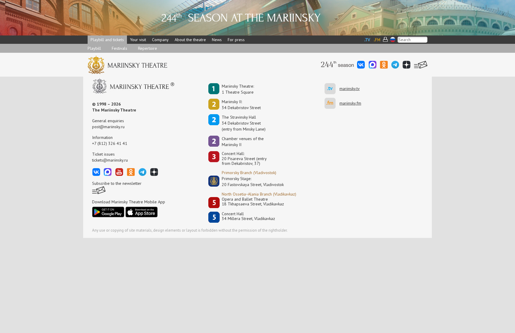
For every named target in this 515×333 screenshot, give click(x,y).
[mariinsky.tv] (332, 88)
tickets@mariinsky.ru (110, 160)
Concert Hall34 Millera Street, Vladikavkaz (248, 216)
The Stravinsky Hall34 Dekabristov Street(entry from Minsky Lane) (244, 123)
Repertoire (147, 48)
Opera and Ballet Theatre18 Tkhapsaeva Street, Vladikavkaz (253, 201)
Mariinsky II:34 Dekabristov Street (241, 104)
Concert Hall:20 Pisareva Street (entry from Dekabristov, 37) (244, 158)
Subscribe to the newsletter (117, 183)
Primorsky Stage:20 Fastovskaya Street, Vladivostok (248, 181)
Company (160, 39)
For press (236, 39)
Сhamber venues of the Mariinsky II (243, 141)
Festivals (119, 48)
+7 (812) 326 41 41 (109, 143)
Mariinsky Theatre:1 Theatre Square (238, 89)
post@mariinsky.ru (108, 126)
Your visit (138, 39)
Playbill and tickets (107, 39)
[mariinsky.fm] (332, 103)
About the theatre (190, 39)
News (217, 39)
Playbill (94, 48)
